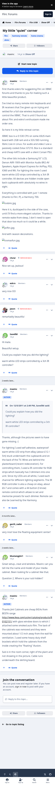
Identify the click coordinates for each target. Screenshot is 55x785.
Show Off (30, 54)
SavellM (14, 334)
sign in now (20, 686)
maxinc (10, 54)
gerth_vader (16, 524)
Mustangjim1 (16, 556)
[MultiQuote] (4, 248)
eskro (13, 283)
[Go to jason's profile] (5, 310)
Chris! (13, 258)
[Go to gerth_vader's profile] (5, 525)
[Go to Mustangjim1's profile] (5, 557)
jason (12, 308)
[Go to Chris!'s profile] (5, 259)
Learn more (5, 5)
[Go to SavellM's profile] (5, 335)
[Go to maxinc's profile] (4, 54)
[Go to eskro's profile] (5, 284)
